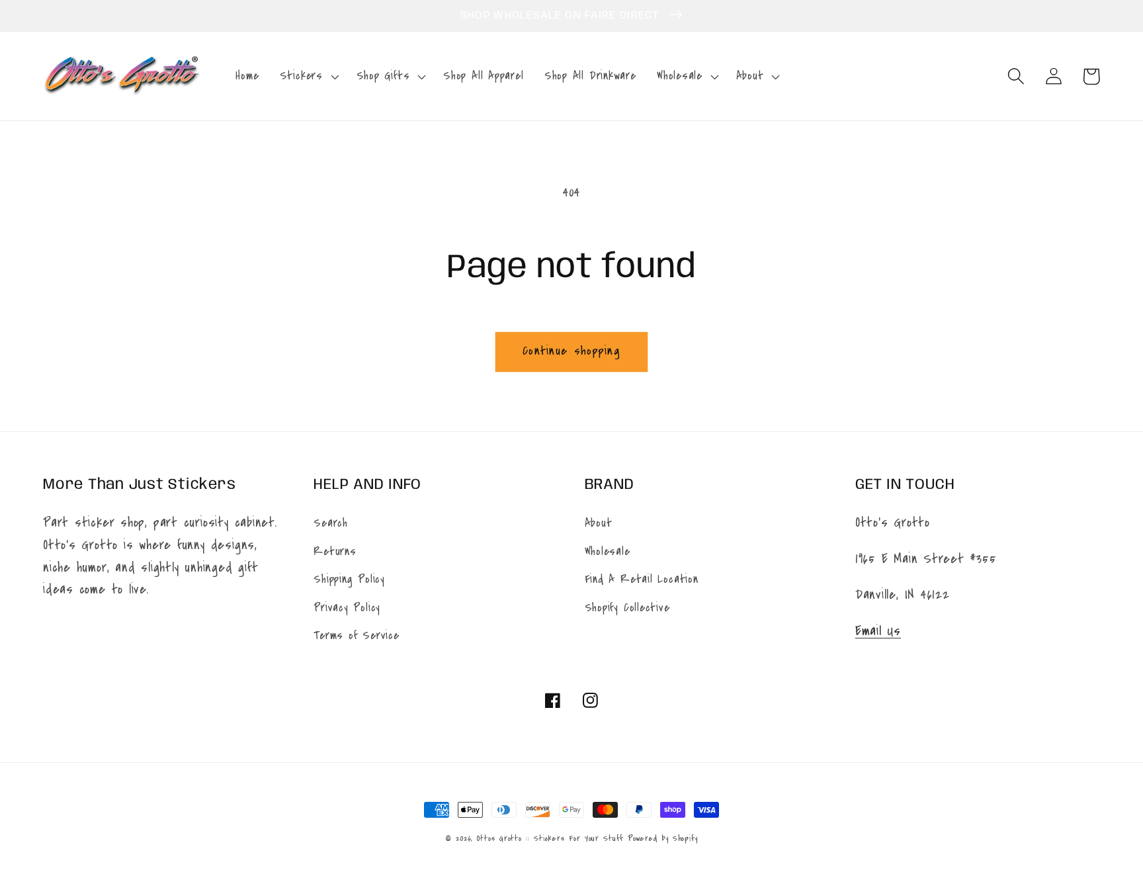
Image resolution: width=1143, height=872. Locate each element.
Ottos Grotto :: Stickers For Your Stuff (550, 838)
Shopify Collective (627, 607)
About (599, 523)
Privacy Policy (347, 607)
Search (331, 523)
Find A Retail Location (641, 579)
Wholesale (607, 551)
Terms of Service (356, 635)
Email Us (878, 630)
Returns (335, 551)
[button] (307, 76)
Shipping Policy (349, 579)
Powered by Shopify (663, 838)
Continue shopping (571, 350)
